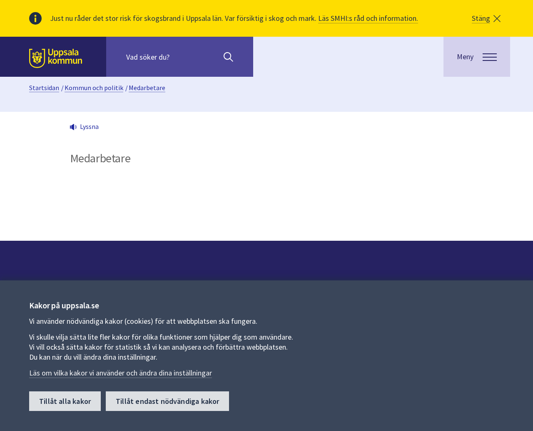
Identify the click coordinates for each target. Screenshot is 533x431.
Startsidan (44, 87)
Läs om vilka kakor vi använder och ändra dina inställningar (120, 373)
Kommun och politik (94, 87)
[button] (486, 18)
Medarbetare (147, 87)
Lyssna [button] (89, 126)
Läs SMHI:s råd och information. (368, 18)
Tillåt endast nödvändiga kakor (167, 401)
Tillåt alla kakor (65, 401)
